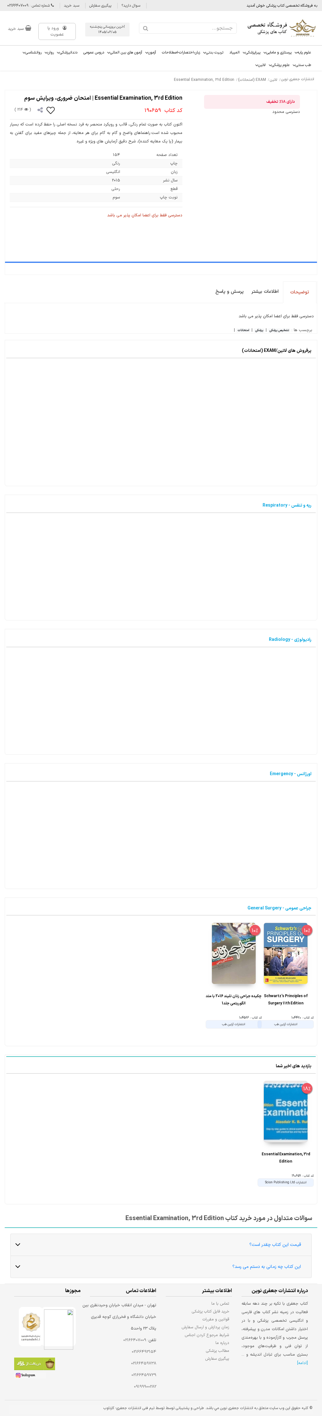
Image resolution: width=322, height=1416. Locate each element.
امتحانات (243, 330)
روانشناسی (33, 52)
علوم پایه (304, 52)
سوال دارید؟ (130, 5)
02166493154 (144, 1352)
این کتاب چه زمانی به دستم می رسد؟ (266, 1266)
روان (50, 52)
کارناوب (108, 1408)
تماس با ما (220, 1304)
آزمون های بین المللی (126, 52)
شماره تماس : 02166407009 (29, 5)
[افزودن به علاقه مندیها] (51, 110)
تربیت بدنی (214, 52)
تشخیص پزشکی (279, 330)
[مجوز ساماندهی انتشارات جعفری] (31, 1326)
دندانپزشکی (68, 52)
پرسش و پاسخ (229, 291)
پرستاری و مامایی (278, 52)
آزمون (152, 52)
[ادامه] (302, 1363)
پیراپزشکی (253, 52)
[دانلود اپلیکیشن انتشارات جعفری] (34, 1365)
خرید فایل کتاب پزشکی (210, 1311)
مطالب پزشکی (217, 1351)
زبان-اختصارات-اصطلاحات (181, 52)
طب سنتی (303, 65)
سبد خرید (71, 5)
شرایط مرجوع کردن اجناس (207, 1335)
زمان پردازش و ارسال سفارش (205, 1327)
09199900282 (145, 1387)
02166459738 (143, 1363)
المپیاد (234, 52)
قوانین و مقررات (216, 1319)
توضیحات (299, 292)
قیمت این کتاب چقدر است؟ (275, 1244)
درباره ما (222, 1343)
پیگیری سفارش (100, 5)
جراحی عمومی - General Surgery (279, 908)
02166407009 (134, 1340)
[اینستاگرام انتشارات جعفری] (30, 1376)
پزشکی (259, 330)
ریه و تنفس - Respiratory (287, 505)
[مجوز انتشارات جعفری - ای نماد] (59, 1326)
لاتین (262, 65)
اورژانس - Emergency (290, 774)
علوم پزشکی (281, 65)
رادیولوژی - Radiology (290, 639)
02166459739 (143, 1375)
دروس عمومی (93, 52)
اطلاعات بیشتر (265, 291)
